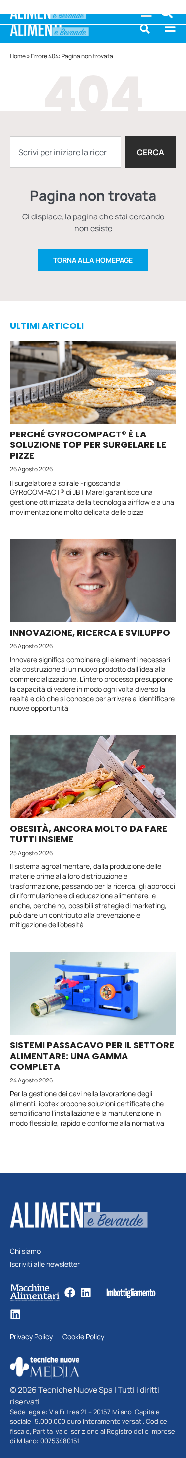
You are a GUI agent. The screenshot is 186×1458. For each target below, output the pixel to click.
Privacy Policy (31, 1337)
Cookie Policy (83, 1337)
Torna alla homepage (93, 260)
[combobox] (65, 152)
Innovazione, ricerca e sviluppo (90, 632)
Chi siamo (25, 1251)
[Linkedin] (85, 1292)
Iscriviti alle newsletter (45, 1264)
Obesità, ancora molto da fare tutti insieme (88, 834)
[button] (144, 28)
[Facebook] (69, 1292)
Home (18, 56)
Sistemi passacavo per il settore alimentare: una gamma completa (92, 1056)
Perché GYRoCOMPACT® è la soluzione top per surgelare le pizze (88, 445)
